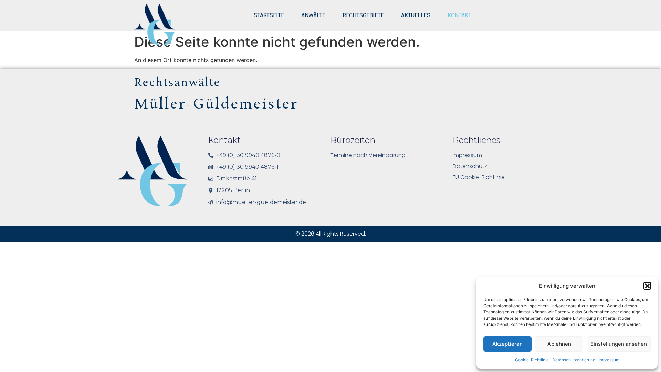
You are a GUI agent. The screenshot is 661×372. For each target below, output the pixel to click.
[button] (647, 285)
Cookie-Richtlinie (532, 359)
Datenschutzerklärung (573, 359)
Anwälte (313, 15)
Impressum (609, 359)
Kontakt (459, 15)
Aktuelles (415, 15)
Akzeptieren (507, 344)
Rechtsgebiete (363, 15)
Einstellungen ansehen (618, 344)
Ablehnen (559, 344)
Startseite (269, 15)
